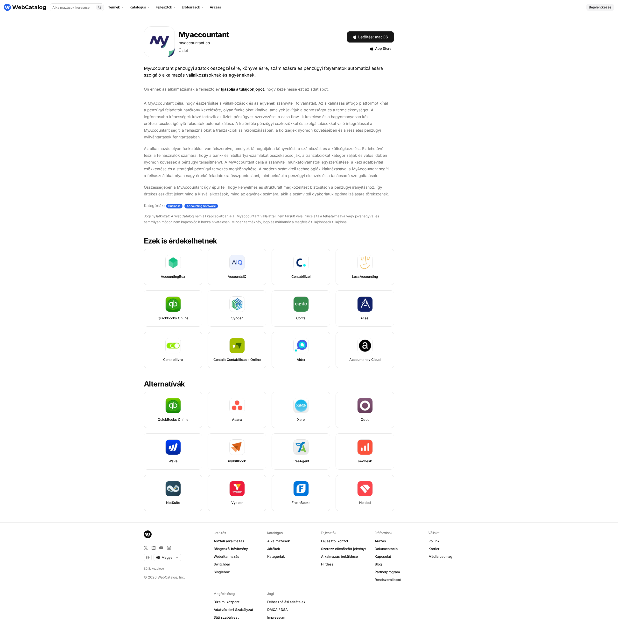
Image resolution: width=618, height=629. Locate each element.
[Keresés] (99, 7)
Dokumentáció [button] (386, 549)
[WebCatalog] (148, 534)
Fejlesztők (164, 7)
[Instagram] (169, 548)
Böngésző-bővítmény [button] (231, 549)
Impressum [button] (276, 617)
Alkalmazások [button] (278, 541)
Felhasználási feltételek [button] (286, 602)
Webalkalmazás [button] (226, 556)
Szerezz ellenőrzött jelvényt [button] (343, 549)
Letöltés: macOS (373, 37)
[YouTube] (161, 548)
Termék (114, 7)
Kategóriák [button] (276, 556)
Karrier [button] (433, 549)
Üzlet (183, 50)
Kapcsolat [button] (383, 556)
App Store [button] (383, 48)
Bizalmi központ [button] (226, 602)
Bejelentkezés (600, 7)
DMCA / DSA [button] (277, 610)
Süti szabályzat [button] (226, 617)
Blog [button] (378, 564)
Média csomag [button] (440, 556)
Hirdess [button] (327, 564)
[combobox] (167, 557)
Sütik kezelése (154, 568)
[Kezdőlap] (25, 7)
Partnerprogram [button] (387, 572)
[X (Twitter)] (146, 548)
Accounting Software (201, 206)
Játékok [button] (273, 549)
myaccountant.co (194, 42)
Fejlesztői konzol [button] (334, 541)
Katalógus (138, 7)
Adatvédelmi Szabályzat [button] (233, 610)
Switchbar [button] (222, 564)
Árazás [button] (380, 541)
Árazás (215, 7)
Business (174, 206)
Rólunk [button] (433, 541)
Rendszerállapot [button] (388, 580)
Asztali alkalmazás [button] (229, 541)
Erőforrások (191, 7)
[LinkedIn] (153, 548)
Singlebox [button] (222, 572)
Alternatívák (164, 383)
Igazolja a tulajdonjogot (242, 89)
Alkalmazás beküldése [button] (339, 556)
